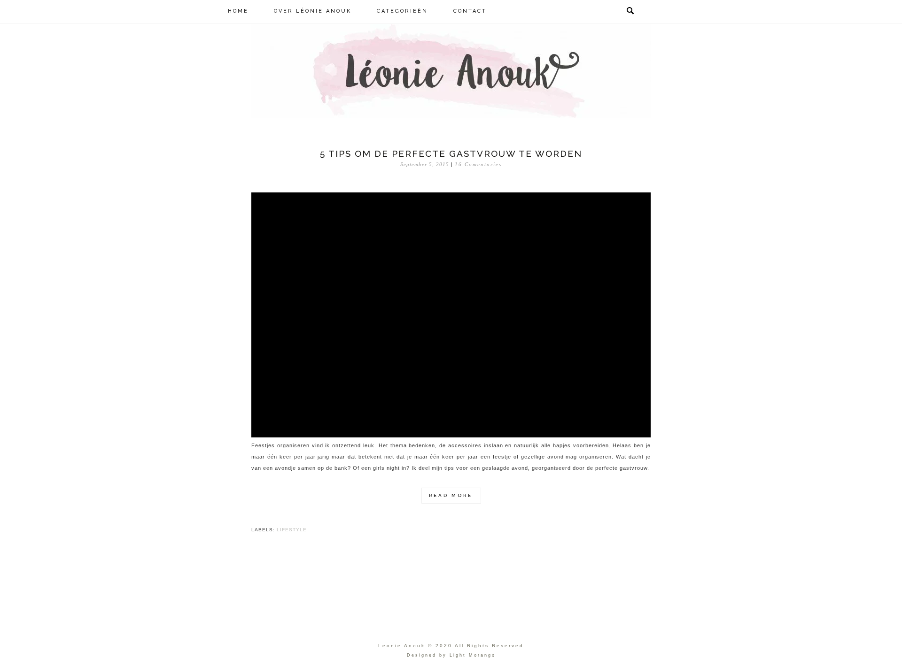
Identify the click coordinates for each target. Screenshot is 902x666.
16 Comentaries (478, 164)
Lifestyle (292, 529)
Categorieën (402, 11)
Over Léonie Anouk (312, 11)
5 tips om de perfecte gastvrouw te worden (451, 153)
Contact (470, 11)
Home (238, 11)
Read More (451, 495)
